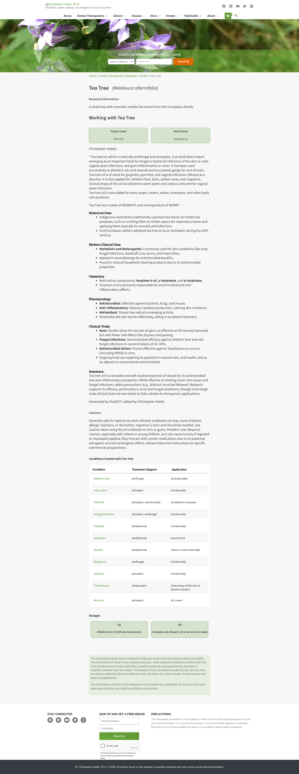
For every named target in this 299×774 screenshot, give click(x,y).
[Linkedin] (231, 6)
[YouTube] (237, 6)
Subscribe (119, 736)
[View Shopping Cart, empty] (228, 16)
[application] (105, 15)
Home (92, 76)
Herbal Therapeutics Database (118, 76)
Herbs (143, 76)
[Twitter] (244, 6)
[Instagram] (251, 6)
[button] (236, 15)
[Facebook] (224, 6)
